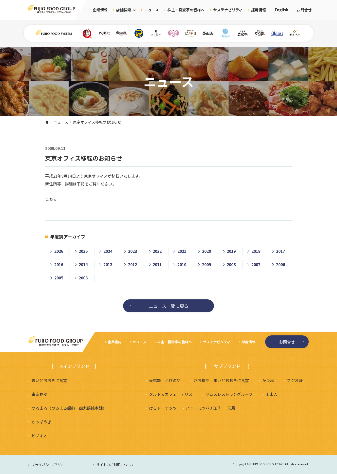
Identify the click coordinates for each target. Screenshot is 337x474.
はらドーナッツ (163, 408)
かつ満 (268, 380)
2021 (181, 251)
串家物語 (39, 394)
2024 (107, 251)
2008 (231, 264)
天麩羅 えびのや (165, 380)
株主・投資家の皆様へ (186, 9)
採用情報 (258, 9)
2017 (280, 251)
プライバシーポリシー (49, 464)
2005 (58, 278)
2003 (83, 278)
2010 (181, 264)
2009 (206, 264)
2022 (157, 251)
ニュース (151, 9)
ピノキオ (39, 435)
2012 (132, 264)
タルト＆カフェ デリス (170, 394)
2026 (58, 251)
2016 (58, 264)
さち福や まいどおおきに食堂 (221, 380)
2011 (157, 264)
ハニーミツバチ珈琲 (203, 408)
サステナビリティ (228, 9)
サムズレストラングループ (229, 394)
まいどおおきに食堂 (49, 380)
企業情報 (100, 9)
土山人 (272, 394)
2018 (255, 251)
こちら (51, 199)
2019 (231, 251)
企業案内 (115, 341)
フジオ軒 (295, 380)
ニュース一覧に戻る (168, 306)
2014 (83, 264)
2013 (107, 264)
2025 (83, 251)
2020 (206, 251)
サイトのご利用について (115, 464)
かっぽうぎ (41, 422)
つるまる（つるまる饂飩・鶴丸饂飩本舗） (69, 408)
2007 (255, 264)
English (281, 9)
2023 (132, 251)
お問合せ (304, 9)
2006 (280, 264)
